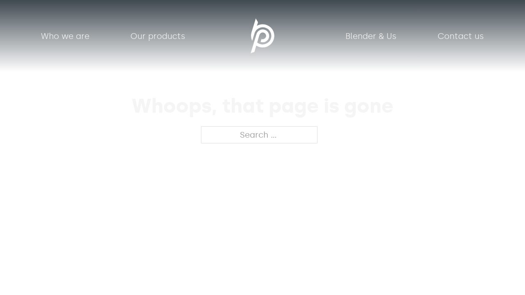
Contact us (461, 36)
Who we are (65, 36)
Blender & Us (371, 36)
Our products (157, 36)
